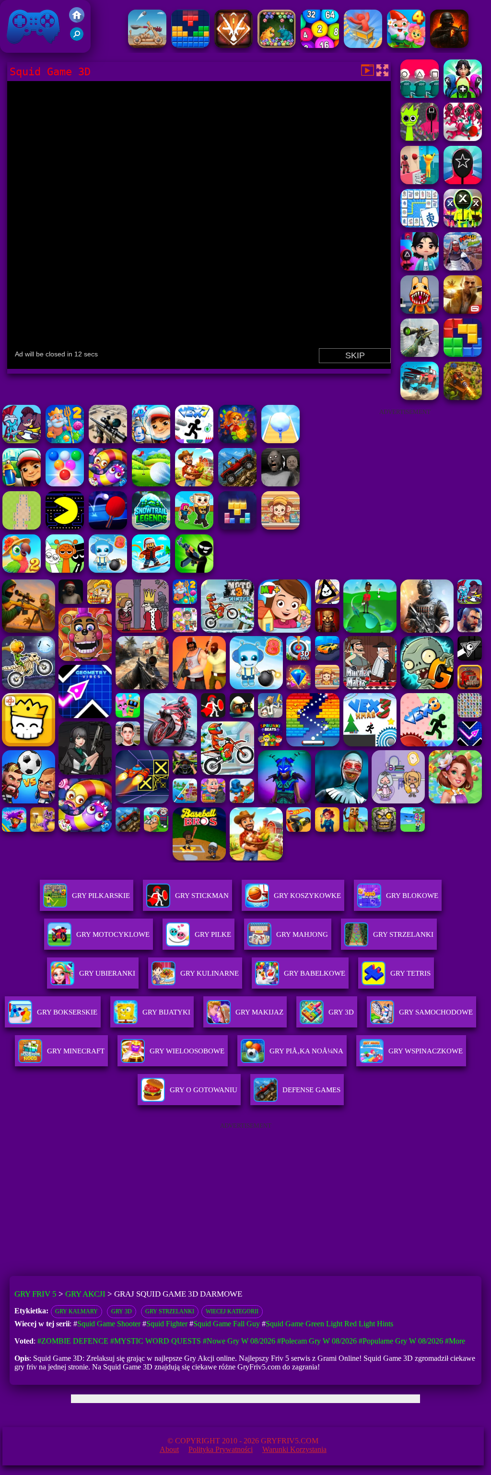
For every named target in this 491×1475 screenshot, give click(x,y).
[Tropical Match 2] (21, 570)
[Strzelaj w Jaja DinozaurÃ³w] (276, 45)
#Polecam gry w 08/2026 (317, 1341)
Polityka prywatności (220, 1449)
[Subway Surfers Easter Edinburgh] (151, 441)
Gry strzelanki (169, 1311)
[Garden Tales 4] (406, 45)
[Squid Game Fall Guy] (419, 181)
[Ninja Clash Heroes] (463, 268)
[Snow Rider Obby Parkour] (151, 570)
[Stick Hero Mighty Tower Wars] (21, 441)
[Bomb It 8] (108, 570)
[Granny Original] (280, 484)
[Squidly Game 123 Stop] (419, 95)
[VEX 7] (194, 441)
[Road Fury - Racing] (419, 397)
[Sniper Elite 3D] (108, 441)
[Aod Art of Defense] (233, 45)
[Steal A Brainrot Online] (194, 527)
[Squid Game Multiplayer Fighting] (463, 225)
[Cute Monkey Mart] (280, 527)
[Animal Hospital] (419, 311)
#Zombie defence (72, 1341)
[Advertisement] (405, 481)
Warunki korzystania (294, 1449)
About (169, 1449)
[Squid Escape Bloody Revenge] (463, 138)
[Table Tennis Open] (108, 527)
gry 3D (121, 1311)
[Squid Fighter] (463, 95)
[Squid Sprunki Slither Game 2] (419, 138)
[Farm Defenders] (463, 397)
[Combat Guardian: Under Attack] (194, 484)
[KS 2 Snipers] (419, 354)
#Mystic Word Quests (155, 1341)
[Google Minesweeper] (21, 527)
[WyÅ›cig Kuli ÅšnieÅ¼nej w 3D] (280, 441)
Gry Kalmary (76, 1311)
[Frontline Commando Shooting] (237, 484)
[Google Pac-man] (65, 527)
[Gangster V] (463, 311)
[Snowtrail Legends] (151, 527)
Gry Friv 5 (21, 47)
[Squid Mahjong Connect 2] (419, 225)
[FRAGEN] (449, 45)
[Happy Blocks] (237, 527)
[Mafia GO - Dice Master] (237, 441)
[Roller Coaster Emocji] (363, 45)
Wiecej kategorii (232, 1311)
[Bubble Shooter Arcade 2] (65, 484)
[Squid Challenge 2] (463, 181)
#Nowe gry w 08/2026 (239, 1341)
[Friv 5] (76, 20)
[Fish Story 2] (65, 441)
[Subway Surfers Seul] (21, 484)
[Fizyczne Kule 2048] (320, 45)
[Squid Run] (419, 268)
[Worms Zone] (108, 484)
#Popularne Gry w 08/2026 (401, 1341)
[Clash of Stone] (147, 45)
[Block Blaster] (463, 354)
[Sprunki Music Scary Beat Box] (65, 570)
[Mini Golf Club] (151, 484)
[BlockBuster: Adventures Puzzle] (190, 45)
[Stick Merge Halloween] (194, 570)
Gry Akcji (85, 1293)
